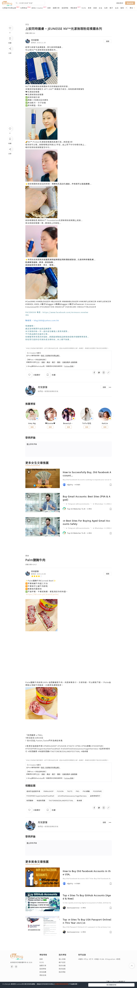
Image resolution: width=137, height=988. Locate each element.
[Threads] (10, 166)
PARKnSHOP (49, 791)
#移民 (118, 959)
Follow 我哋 (68, 366)
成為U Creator (37, 8)
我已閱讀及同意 (111, 985)
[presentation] (25, 415)
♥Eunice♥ (50, 423)
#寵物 (80, 959)
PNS (77, 791)
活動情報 (74, 362)
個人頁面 (62, 959)
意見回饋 (42, 972)
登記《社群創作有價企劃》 (50, 355)
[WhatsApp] (10, 160)
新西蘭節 (29, 800)
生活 (116, 8)
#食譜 (96, 959)
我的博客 (62, 972)
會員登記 (119, 3)
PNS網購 (86, 791)
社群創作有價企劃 (9, 8)
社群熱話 (23, 8)
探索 (49, 8)
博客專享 (73, 8)
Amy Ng (32, 423)
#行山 (86, 959)
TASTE (69, 791)
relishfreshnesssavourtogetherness (72, 796)
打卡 (38, 362)
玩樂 (106, 8)
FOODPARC (97, 791)
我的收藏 (62, 965)
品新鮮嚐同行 (95, 796)
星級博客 (65, 8)
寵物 (122, 8)
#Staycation (110, 959)
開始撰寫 (130, 3)
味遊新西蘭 (41, 800)
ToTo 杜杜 (86, 423)
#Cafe (101, 959)
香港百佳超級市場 (33, 791)
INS (27, 315)
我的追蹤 (62, 968)
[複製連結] (10, 171)
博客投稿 (42, 975)
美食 (89, 8)
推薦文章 (56, 8)
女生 (100, 8)
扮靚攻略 (65, 362)
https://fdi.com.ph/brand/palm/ (42, 594)
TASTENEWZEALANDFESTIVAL (61, 800)
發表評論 (32, 444)
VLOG (84, 8)
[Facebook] (10, 154)
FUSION (60, 791)
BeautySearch (68, 423)
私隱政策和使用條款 (61, 984)
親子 (111, 8)
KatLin (105, 423)
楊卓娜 (79, 800)
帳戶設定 (62, 962)
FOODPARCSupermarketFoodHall (40, 796)
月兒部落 (35, 40)
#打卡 (91, 959)
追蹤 (107, 41)
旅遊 (95, 8)
